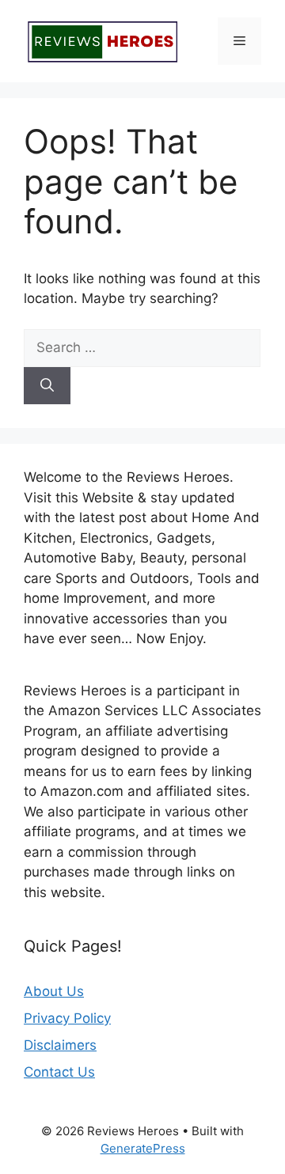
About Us (54, 991)
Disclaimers (60, 1045)
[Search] (47, 386)
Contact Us (59, 1072)
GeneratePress (143, 1148)
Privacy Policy (67, 1018)
